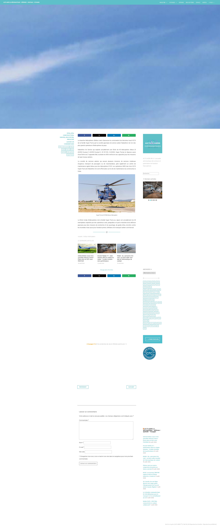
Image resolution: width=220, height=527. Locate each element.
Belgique (146, 300)
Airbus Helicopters (63, 147)
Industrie (162, 3)
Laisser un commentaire (69, 143)
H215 (63, 150)
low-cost (146, 315)
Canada (145, 305)
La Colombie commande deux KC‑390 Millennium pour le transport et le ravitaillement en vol (151, 495)
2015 (145, 282)
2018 (149, 282)
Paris (159, 318)
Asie (72, 133)
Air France (146, 292)
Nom (81, 442)
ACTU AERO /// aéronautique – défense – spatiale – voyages (21, 2)
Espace (198, 3)
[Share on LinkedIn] (114, 135)
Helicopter (69, 137)
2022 (149, 284)
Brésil (159, 303)
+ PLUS (211, 3)
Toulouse (146, 326)
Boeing (152, 300)
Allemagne (146, 295)
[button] (152, 189)
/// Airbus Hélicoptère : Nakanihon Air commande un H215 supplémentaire (102, 74)
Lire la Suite (64, 85)
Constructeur (68, 135)
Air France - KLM (155, 292)
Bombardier (147, 303)
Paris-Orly (146, 321)
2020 (68, 133)
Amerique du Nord (155, 295)
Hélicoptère (70, 152)
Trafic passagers (154, 326)
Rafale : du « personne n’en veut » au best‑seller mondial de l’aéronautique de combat (125, 258)
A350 (145, 287)
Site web (82, 452)
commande (152, 305)
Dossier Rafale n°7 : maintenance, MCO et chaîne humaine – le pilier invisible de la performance (106, 258)
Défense (181, 3)
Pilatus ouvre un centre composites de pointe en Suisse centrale (150, 467)
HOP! (145, 313)
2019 (153, 282)
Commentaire (84, 420)
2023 (153, 284)
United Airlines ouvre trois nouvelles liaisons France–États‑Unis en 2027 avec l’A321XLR (86, 258)
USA (145, 328)
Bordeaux (154, 303)
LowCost (152, 315)
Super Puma (70, 155)
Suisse (159, 323)
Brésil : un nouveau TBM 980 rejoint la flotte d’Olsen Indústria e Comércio (151, 474)
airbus (71, 147)
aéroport (155, 297)
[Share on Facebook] (84, 135)
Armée (145, 297)
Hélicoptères (190, 3)
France (67, 150)
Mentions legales (169, 524)
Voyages (172, 3)
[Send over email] (129, 135)
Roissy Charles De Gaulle (150, 323)
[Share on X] (99, 135)
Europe (62, 137)
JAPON (63, 152)
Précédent (83, 387)
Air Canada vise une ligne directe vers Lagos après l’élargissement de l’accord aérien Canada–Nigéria (151, 484)
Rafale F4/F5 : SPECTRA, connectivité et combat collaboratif (150, 503)
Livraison (156, 313)
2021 (145, 284)
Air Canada (157, 290)
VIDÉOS (204, 3)
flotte (150, 310)
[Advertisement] (107, 297)
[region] (152, 191)
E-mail (81, 447)
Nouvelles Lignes (148, 318)
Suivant (131, 387)
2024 (158, 284)
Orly (155, 318)
